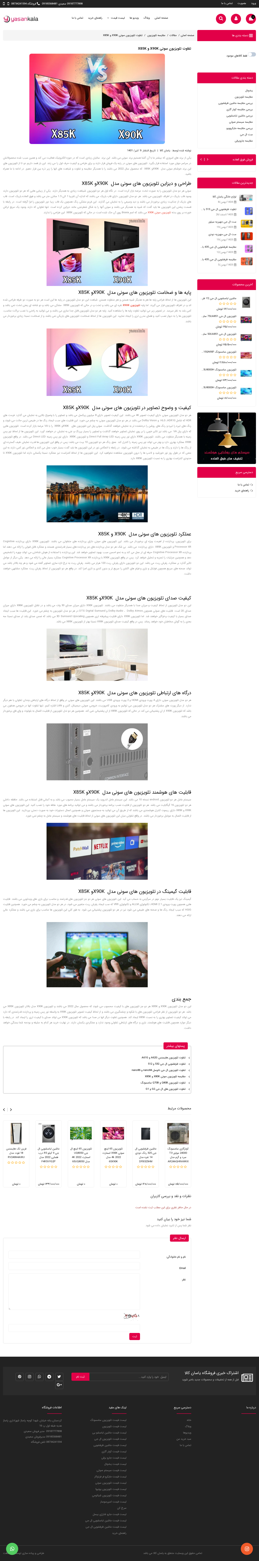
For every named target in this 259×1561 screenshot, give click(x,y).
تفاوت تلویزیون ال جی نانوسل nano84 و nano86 (159, 1070)
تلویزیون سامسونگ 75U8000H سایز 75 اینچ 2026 (218, 370)
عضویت (242, 3)
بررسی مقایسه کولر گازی (239, 109)
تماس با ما (227, 3)
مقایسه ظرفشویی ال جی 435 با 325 (218, 259)
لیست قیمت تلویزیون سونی (110, 1483)
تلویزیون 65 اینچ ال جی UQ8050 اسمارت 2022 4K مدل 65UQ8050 (81, 1155)
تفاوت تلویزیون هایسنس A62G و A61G (164, 1058)
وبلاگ (146, 18)
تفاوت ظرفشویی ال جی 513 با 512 (218, 209)
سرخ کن (121, 1508)
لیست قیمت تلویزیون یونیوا (111, 1489)
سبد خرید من (183, 1439)
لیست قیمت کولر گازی (114, 1451)
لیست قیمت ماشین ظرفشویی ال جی (106, 1527)
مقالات (173, 35)
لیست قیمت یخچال (115, 1464)
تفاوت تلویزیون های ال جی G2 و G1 (166, 1089)
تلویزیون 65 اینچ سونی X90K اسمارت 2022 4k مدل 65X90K (113, 1155)
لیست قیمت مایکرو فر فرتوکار (110, 1477)
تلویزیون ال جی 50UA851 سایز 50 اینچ (218, 334)
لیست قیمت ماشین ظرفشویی (109, 1445)
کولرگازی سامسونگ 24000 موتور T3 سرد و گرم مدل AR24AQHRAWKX (178, 1155)
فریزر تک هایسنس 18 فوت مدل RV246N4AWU (16, 1153)
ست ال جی (246, 134)
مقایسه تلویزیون (155, 35)
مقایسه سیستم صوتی (241, 122)
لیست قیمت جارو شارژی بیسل (109, 1514)
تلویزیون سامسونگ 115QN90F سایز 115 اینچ (218, 352)
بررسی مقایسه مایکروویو (239, 128)
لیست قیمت (117, 18)
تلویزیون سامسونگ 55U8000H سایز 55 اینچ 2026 (218, 387)
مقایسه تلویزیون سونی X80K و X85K (165, 1076)
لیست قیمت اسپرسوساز (113, 1502)
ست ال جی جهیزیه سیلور (222, 222)
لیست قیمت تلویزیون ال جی (110, 1439)
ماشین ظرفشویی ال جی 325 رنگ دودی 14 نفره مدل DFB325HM (145, 1155)
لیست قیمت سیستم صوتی (111, 1470)
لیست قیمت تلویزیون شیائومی (109, 1495)
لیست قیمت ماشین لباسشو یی (109, 1433)
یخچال (249, 90)
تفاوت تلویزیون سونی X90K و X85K (122, 35)
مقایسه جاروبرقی (244, 141)
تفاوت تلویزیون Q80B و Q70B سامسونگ (163, 1083)
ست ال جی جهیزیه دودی (222, 234)
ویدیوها (187, 1433)
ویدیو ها (134, 18)
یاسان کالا (158, 1553)
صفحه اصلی (161, 18)
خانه (189, 1420)
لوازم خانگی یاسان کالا (224, 197)
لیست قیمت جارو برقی (113, 1458)
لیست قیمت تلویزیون (114, 1426)
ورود (253, 3)
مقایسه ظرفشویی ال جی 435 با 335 (218, 247)
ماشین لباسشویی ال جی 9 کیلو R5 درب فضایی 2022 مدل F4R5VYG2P (48, 1155)
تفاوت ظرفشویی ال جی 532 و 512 (167, 1064)
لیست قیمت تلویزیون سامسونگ (108, 1420)
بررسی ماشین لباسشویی (239, 116)
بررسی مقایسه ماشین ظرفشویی (235, 103)
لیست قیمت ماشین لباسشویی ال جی (105, 1520)
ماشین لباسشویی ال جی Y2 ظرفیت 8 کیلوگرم (218, 298)
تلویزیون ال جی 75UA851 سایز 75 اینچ (218, 316)
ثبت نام (80, 1377)
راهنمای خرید (95, 18)
